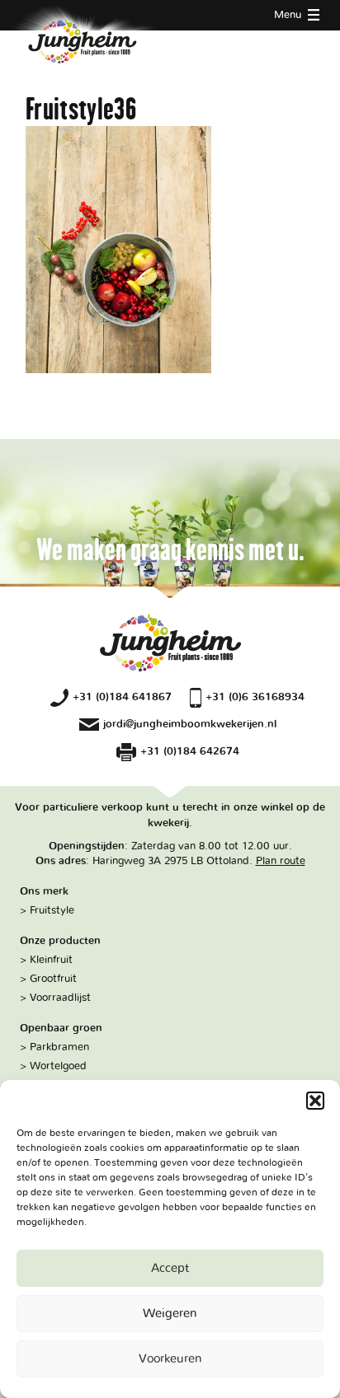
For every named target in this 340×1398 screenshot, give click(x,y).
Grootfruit (53, 978)
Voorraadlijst (60, 997)
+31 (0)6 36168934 (255, 697)
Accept (170, 1268)
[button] (315, 1100)
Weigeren (170, 1313)
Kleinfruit (51, 960)
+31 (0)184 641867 (122, 697)
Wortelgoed (58, 1066)
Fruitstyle (52, 910)
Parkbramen (59, 1047)
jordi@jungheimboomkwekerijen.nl (189, 724)
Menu (289, 15)
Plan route (280, 861)
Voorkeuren (170, 1359)
